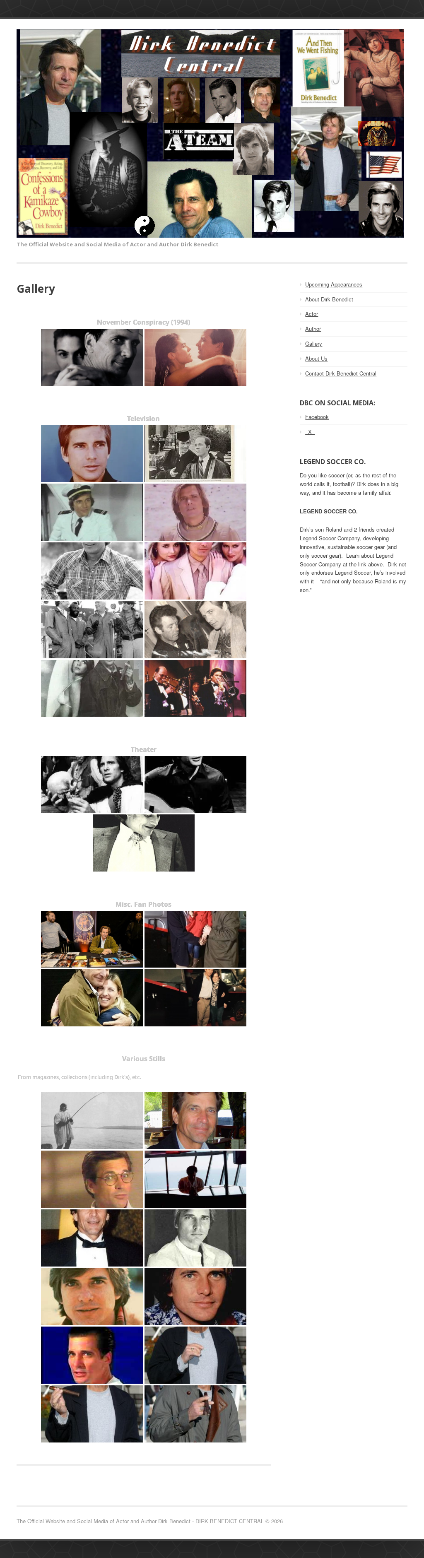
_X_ (310, 432)
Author (313, 328)
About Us (316, 358)
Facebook (317, 417)
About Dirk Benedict (329, 299)
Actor (311, 314)
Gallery (313, 343)
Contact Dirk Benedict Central (340, 373)
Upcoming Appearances (333, 284)
